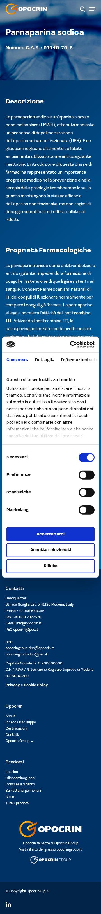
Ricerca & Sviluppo (21, 722)
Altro (10, 797)
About (10, 716)
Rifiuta (51, 566)
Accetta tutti (50, 534)
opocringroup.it (69, 849)
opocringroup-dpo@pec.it (27, 654)
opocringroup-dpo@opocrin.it (30, 648)
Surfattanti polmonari (23, 790)
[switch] (87, 474)
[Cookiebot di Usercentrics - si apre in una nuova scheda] (71, 344)
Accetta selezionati (50, 550)
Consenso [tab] (16, 360)
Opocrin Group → (20, 741)
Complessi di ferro (20, 784)
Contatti (13, 735)
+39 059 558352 (30, 611)
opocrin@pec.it (25, 630)
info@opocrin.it (29, 623)
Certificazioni (16, 728)
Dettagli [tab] (43, 360)
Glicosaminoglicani (20, 778)
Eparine (12, 772)
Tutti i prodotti (17, 803)
